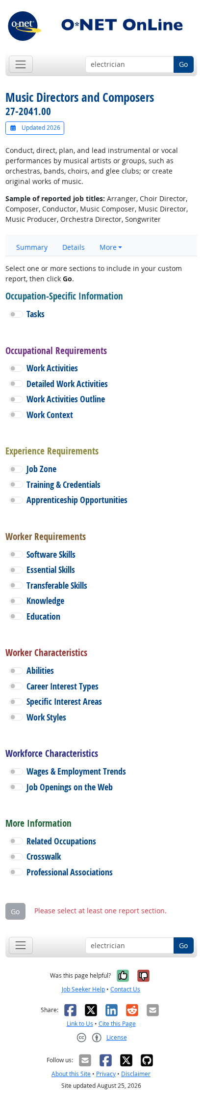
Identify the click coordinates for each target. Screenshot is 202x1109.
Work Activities (52, 368)
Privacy (106, 1074)
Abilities (40, 670)
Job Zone (41, 469)
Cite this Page (117, 1023)
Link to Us (80, 1023)
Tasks (35, 314)
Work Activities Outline (65, 399)
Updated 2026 (40, 127)
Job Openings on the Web (69, 787)
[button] (16, 314)
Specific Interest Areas (64, 701)
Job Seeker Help (83, 989)
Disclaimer (136, 1074)
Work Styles (46, 717)
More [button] (108, 247)
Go (183, 64)
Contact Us (125, 989)
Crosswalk (43, 856)
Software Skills (51, 554)
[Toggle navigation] (21, 64)
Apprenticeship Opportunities (76, 500)
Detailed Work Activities (67, 384)
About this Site (71, 1074)
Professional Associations (69, 872)
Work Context (49, 415)
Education (43, 616)
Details (73, 247)
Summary (32, 247)
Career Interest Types (62, 686)
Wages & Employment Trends (76, 771)
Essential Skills (50, 570)
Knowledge (45, 601)
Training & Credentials (63, 485)
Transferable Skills (56, 585)
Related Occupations (61, 841)
